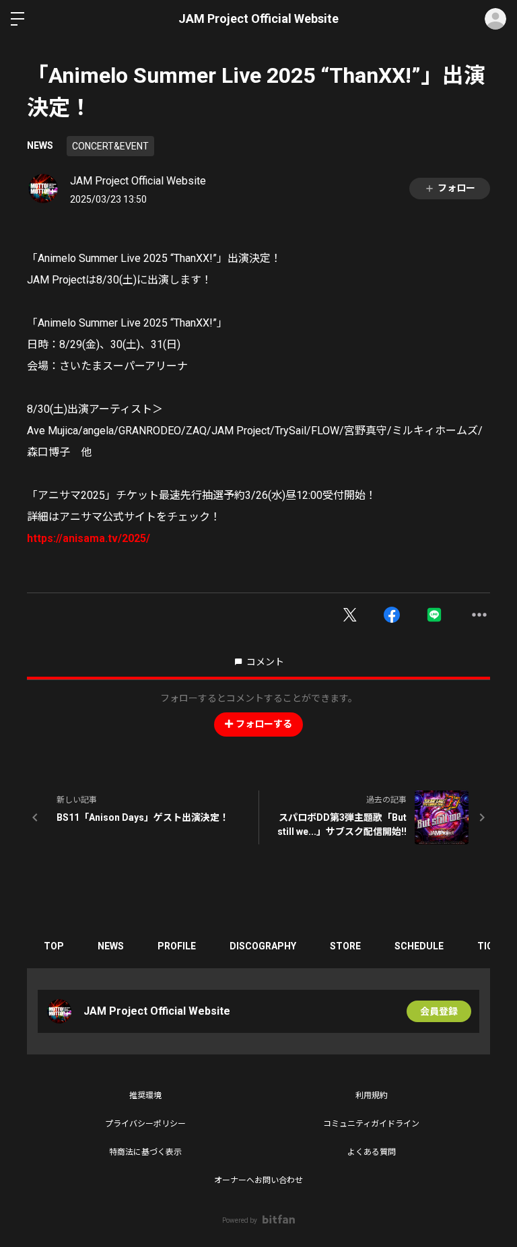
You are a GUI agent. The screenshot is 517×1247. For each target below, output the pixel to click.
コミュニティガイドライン (371, 1123)
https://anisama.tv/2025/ (88, 538)
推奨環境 (145, 1095)
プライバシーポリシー (145, 1123)
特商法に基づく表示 (145, 1152)
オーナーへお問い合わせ (258, 1180)
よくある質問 (371, 1152)
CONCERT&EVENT (110, 146)
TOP (54, 946)
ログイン (495, 19)
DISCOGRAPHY (263, 946)
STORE (345, 946)
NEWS (40, 145)
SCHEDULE (419, 946)
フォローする (264, 723)
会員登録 (439, 1011)
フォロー (456, 187)
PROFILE (177, 946)
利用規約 (371, 1095)
